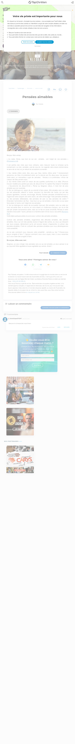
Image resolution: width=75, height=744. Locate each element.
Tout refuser (37, 46)
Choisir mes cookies (28, 42)
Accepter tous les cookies (44, 42)
